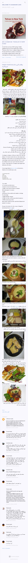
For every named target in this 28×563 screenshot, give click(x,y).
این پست (15, 209)
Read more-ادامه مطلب (21, 57)
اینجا (10, 116)
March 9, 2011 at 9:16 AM (11, 520)
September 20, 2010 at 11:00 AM (12, 465)
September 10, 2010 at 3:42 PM (12, 439)
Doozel (8, 431)
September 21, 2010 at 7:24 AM (12, 485)
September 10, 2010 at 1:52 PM (12, 427)
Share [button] (3, 57)
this (11, 208)
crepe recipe (14, 168)
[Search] (25, 2)
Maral (7, 508)
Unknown (8, 418)
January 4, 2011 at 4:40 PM (11, 504)
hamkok (8, 443)
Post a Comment (6, 548)
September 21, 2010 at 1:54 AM (12, 477)
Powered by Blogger (15, 556)
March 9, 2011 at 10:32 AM (11, 528)
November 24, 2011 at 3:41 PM (12, 545)
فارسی (12, 7)
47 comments (8, 57)
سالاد (6, 411)
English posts (6, 7)
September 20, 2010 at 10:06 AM (12, 451)
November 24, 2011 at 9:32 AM (12, 537)
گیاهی (8, 411)
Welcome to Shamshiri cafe (11, 4)
